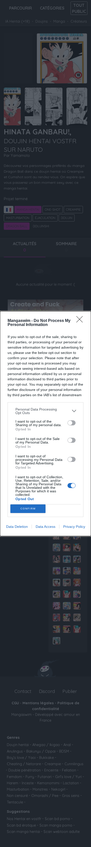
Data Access (45, 527)
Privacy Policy (74, 527)
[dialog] (45, 423)
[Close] (81, 321)
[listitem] (45, 411)
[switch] (71, 422)
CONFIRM (28, 508)
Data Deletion (17, 527)
